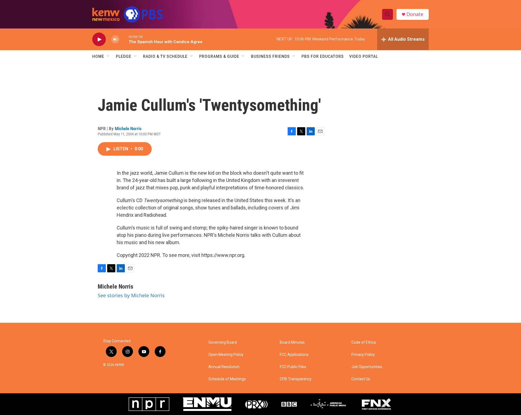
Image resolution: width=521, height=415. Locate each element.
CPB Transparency (296, 379)
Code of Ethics (363, 342)
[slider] (124, 39)
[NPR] (149, 404)
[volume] (115, 39)
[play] (99, 39)
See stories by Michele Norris (131, 295)
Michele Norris (128, 128)
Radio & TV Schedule (165, 56)
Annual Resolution (224, 367)
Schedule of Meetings (227, 379)
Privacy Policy (363, 355)
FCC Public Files (293, 367)
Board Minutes (292, 342)
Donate (414, 14)
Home (98, 56)
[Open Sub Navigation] (108, 56)
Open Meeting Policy (225, 355)
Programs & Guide (219, 56)
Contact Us (360, 379)
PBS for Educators (322, 56)
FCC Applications (294, 355)
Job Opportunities (366, 367)
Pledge (123, 56)
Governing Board (222, 342)
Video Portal (363, 56)
